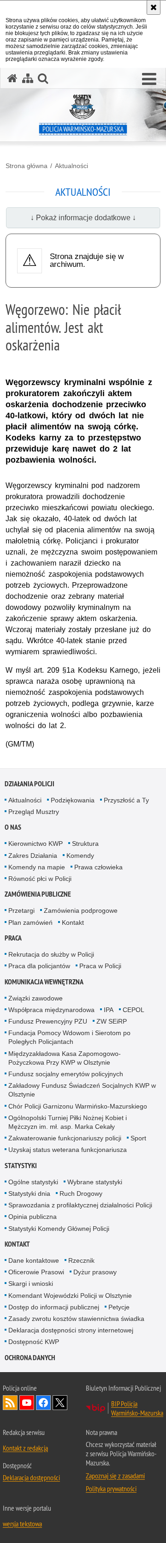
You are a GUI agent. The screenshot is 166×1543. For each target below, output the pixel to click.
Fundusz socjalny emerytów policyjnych (65, 1074)
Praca (13, 938)
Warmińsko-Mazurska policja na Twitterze (60, 1402)
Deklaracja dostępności (31, 1477)
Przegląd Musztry (33, 811)
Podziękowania (73, 800)
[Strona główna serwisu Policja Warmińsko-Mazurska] (12, 78)
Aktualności (71, 165)
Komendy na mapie (36, 867)
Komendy (80, 855)
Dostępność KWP (33, 1341)
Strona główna (26, 165)
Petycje (119, 1307)
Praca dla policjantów (39, 966)
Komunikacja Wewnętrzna (44, 982)
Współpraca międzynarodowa (51, 1009)
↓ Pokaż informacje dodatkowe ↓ (83, 218)
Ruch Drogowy (80, 1193)
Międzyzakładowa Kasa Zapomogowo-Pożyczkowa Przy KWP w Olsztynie (64, 1058)
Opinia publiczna (32, 1216)
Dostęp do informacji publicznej (53, 1307)
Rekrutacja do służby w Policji (51, 954)
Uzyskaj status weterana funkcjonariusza (67, 1149)
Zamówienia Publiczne (38, 894)
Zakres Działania (32, 855)
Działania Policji (29, 784)
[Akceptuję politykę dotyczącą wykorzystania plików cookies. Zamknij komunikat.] (153, 7)
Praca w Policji (100, 966)
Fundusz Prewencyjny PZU (47, 1021)
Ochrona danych (30, 1357)
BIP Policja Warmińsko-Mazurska (137, 1408)
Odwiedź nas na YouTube (26, 1402)
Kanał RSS (10, 1402)
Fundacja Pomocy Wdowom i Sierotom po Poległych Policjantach (69, 1037)
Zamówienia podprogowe (81, 910)
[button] (149, 79)
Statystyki (21, 1165)
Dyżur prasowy (95, 1272)
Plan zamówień (30, 922)
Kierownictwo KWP (35, 843)
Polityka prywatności (111, 1488)
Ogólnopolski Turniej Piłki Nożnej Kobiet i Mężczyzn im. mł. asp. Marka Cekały (67, 1122)
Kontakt (73, 922)
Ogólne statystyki (33, 1182)
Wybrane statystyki (94, 1182)
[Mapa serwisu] (27, 78)
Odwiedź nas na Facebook (43, 1402)
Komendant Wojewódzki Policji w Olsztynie (70, 1295)
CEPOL (133, 1009)
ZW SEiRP (111, 1021)
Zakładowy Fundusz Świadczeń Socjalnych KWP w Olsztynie (82, 1090)
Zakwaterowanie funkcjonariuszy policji (64, 1138)
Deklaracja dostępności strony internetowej (70, 1330)
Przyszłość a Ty (126, 800)
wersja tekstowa (22, 1523)
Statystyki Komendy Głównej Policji (58, 1228)
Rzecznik (81, 1260)
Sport (138, 1138)
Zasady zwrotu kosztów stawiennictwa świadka (76, 1318)
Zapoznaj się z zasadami (115, 1475)
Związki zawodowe (35, 998)
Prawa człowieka (98, 867)
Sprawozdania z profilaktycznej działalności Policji (80, 1205)
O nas (13, 827)
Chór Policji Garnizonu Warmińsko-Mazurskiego (77, 1106)
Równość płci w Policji (39, 878)
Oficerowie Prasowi (36, 1272)
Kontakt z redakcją (25, 1448)
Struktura (85, 843)
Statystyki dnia (29, 1193)
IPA (108, 1009)
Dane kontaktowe (33, 1260)
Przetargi (21, 910)
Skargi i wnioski (30, 1283)
